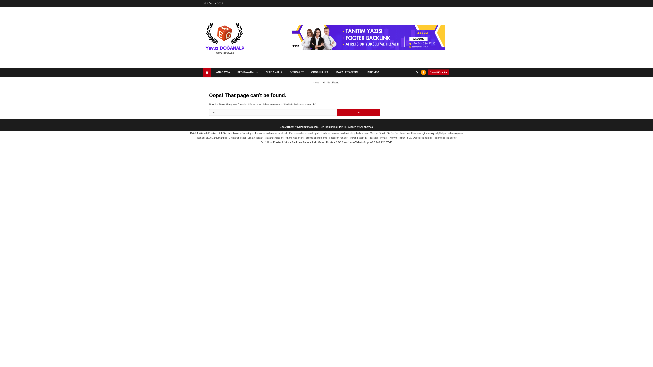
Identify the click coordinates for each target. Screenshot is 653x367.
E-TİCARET (297, 72)
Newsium (350, 126)
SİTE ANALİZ (274, 72)
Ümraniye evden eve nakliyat (270, 133)
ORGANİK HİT (319, 72)
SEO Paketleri (246, 72)
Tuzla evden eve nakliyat (335, 133)
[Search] (417, 72)
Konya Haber (397, 137)
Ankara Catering (242, 133)
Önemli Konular (438, 72)
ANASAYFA (223, 72)
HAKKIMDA (373, 72)
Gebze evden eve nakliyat (304, 133)
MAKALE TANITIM (347, 72)
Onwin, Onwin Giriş (381, 133)
